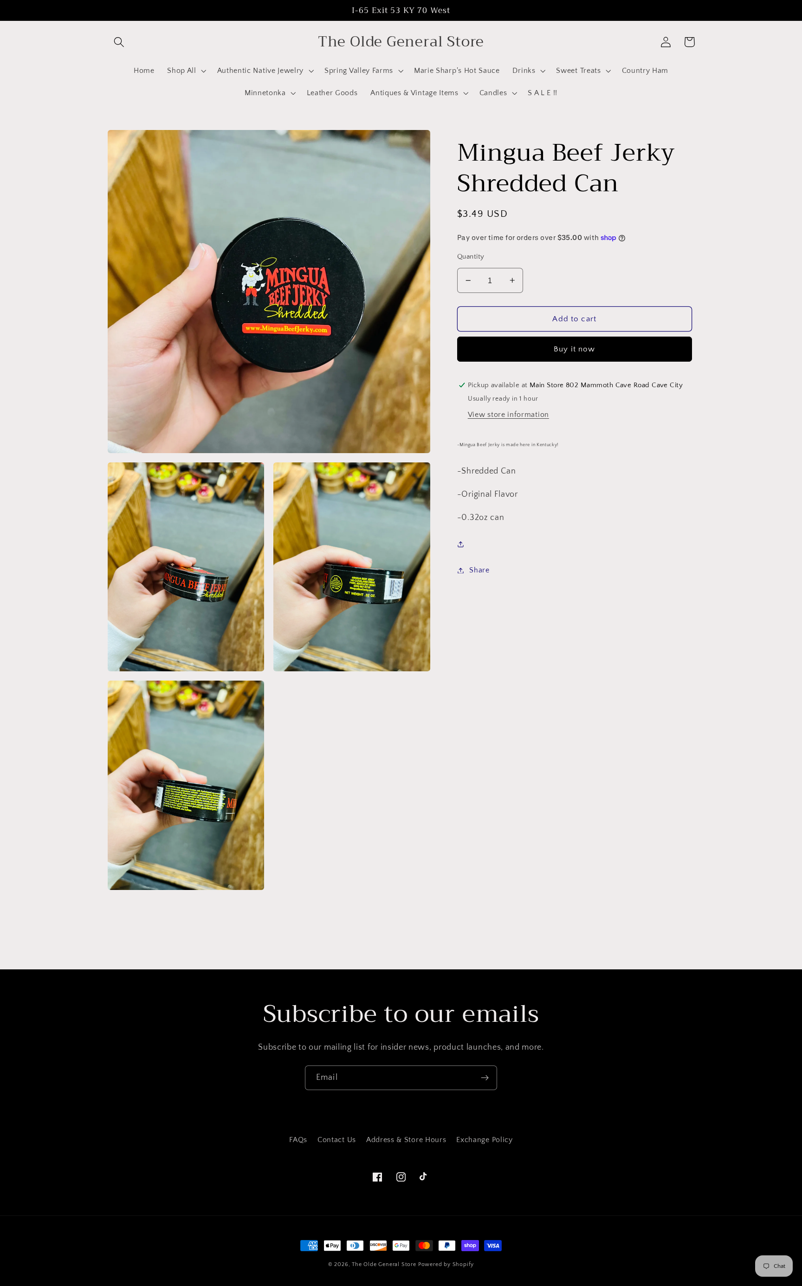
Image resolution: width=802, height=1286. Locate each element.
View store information (508, 414)
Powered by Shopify (446, 1264)
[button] (119, 42)
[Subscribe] (485, 1078)
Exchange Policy (484, 1140)
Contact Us (336, 1140)
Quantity (471, 256)
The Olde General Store (384, 1264)
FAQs (298, 1140)
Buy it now (574, 348)
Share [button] (479, 570)
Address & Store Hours (406, 1140)
